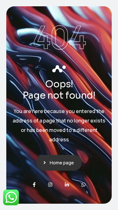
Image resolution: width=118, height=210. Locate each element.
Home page (62, 163)
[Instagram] (50, 184)
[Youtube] (83, 184)
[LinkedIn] (67, 184)
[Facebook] (34, 184)
